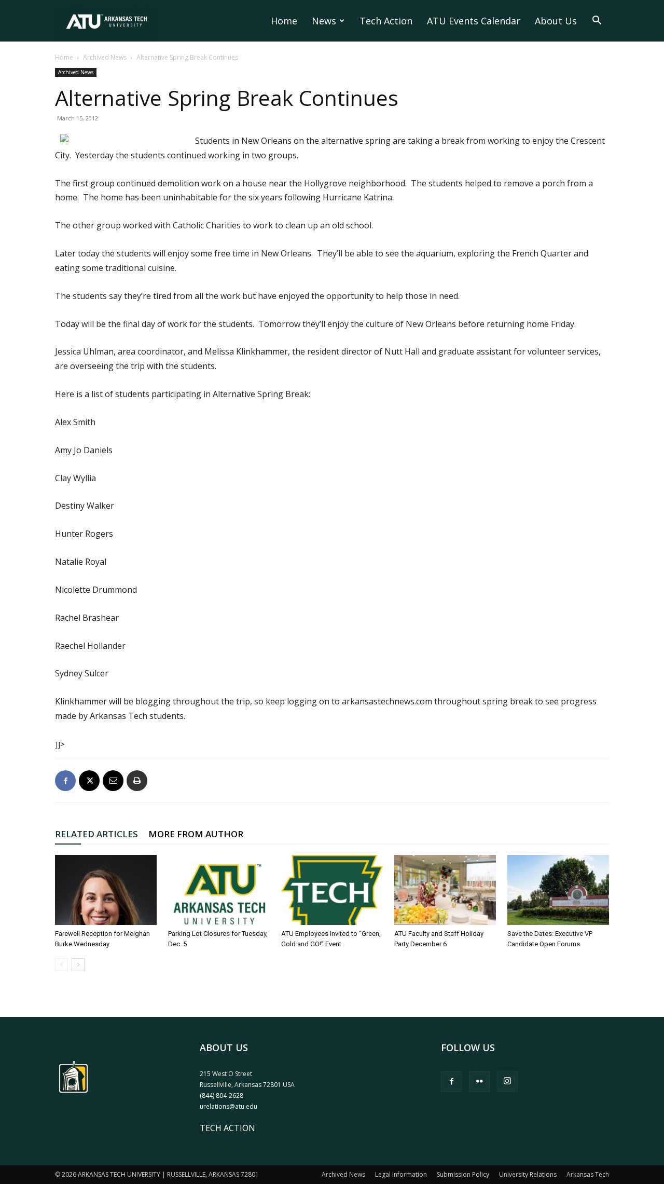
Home (284, 21)
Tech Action (385, 21)
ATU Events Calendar (473, 21)
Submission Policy (463, 1174)
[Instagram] (507, 1081)
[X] (89, 780)
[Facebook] (65, 780)
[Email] (113, 780)
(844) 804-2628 (221, 1095)
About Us (556, 21)
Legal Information (401, 1174)
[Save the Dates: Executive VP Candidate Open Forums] (558, 890)
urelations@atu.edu (228, 1106)
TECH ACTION (227, 1128)
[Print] (137, 780)
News (324, 21)
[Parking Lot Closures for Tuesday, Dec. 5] (219, 890)
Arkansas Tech (587, 1174)
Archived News (105, 57)
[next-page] (78, 964)
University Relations (528, 1174)
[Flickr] (479, 1081)
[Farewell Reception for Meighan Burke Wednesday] (106, 890)
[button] (596, 21)
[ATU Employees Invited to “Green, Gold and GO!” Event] (332, 890)
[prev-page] (61, 964)
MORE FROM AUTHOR (195, 834)
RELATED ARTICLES (96, 834)
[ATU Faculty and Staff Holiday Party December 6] (445, 890)
